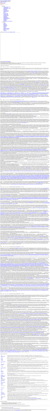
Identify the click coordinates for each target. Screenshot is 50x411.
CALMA (24, 208)
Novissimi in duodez (6, 15)
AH (0, 277)
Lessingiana (5, 20)
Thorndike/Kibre (39, 182)
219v (21, 121)
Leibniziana (5, 19)
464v (42, 335)
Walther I (10, 113)
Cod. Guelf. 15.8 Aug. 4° (3, 242)
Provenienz (5, 26)
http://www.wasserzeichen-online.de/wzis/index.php (35, 398)
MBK (27, 92)
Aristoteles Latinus (20, 79)
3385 (21, 242)
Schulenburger (5, 16)
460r (13, 315)
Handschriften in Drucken (7, 18)
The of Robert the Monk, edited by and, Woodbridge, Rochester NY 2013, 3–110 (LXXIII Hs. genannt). (24, 264)
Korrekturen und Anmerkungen (6, 61)
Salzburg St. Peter (47, 219)
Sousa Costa (1, 208)
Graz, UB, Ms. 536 (46, 202)
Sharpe (38, 239)
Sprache (5, 27)
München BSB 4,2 (8, 195)
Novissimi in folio (6, 13)
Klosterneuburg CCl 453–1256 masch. (35, 225)
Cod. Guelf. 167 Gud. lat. (9, 263)
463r (37, 331)
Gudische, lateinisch (6, 11)
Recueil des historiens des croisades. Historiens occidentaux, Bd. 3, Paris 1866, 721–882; (33, 263)
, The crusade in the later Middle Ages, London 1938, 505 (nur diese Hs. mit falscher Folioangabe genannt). (32, 313)
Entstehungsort (5, 25)
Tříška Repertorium (24, 122)
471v (41, 328)
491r (4, 195)
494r (5, 195)
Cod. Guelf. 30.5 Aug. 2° (7, 289)
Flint (14, 239)
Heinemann (16, 92)
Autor (4, 22)
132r (35, 113)
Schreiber (5, 23)
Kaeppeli (12, 214)
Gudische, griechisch (6, 10)
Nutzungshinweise (18, 410)
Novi (4, 12)
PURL (4, 3)
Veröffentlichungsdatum (6, 28)
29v (12, 89)
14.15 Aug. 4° (15, 254)
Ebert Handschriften (2, 92)
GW (37, 207)
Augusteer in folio (6, 7)
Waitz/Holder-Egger (9, 92)
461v (34, 322)
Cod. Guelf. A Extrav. (11, 88)
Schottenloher (22, 84)
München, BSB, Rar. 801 (35, 334)
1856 (39, 207)
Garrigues (6, 239)
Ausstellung (5, 30)
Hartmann (1, 95)
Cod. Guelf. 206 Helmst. (7, 254)
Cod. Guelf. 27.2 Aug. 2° (9, 89)
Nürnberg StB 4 (23, 334)
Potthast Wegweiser (9, 199)
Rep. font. (14, 199)
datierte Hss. (5, 24)
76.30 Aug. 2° (35, 237)
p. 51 (15, 88)
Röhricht (1, 199)
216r (20, 121)
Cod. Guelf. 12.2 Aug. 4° (10, 237)
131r (39, 156)
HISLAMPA (19, 208)
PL (44, 263)
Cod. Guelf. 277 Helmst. (34, 72)
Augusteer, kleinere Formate (7, 8)
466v (44, 335)
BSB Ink (43, 334)
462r (35, 322)
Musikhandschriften (6, 17)
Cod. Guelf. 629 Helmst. (30, 277)
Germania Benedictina (9, 95)
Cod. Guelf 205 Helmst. (28, 237)
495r (28, 202)
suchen (12, 407)
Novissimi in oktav (6, 14)
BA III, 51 (30, 91)
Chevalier (45, 276)
